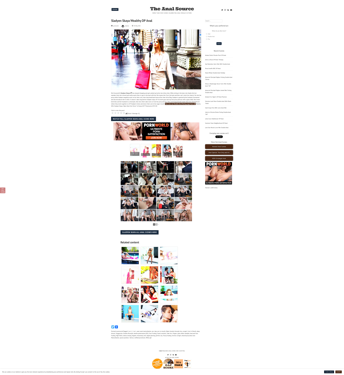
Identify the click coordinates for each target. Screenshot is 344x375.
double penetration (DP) (141, 333)
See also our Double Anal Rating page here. (179, 104)
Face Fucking (153, 333)
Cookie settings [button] (329, 372)
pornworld (116, 26)
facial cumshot (161, 333)
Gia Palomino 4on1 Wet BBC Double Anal (217, 64)
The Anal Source (172, 9)
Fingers (175, 333)
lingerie (134, 335)
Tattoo (131, 338)
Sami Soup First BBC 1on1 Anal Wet (216, 108)
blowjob (177, 331)
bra (181, 331)
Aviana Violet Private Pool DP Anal (215, 55)
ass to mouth (161, 331)
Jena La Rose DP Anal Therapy (214, 60)
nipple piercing (151, 335)
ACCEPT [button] (338, 372)
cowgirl (185, 331)
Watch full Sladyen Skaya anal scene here (133, 119)
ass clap (154, 331)
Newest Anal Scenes (219, 147)
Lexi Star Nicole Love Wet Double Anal (216, 127)
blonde (172, 331)
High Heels (119, 335)
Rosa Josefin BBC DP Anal (213, 68)
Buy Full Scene (3, 190)
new (145, 335)
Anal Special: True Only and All (219, 152)
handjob (187, 333)
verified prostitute (139, 338)
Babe (167, 331)
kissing (129, 335)
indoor (125, 335)
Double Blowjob (128, 333)
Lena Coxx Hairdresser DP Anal (214, 119)
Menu (115, 9)
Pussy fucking (167, 335)
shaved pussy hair (187, 335)
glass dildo (181, 333)
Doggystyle (119, 333)
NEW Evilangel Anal (219, 158)
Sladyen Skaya (125, 93)
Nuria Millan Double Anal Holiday (215, 73)
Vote (219, 43)
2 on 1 (134, 331)
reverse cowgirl (176, 335)
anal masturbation (145, 331)
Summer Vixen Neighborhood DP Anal (216, 123)
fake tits (169, 333)
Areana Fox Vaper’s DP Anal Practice (216, 97)
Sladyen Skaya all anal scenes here (139, 232)
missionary (140, 335)
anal (138, 331)
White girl (149, 338)
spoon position (124, 338)
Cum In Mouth (192, 331)
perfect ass (159, 335)
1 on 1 (130, 331)
